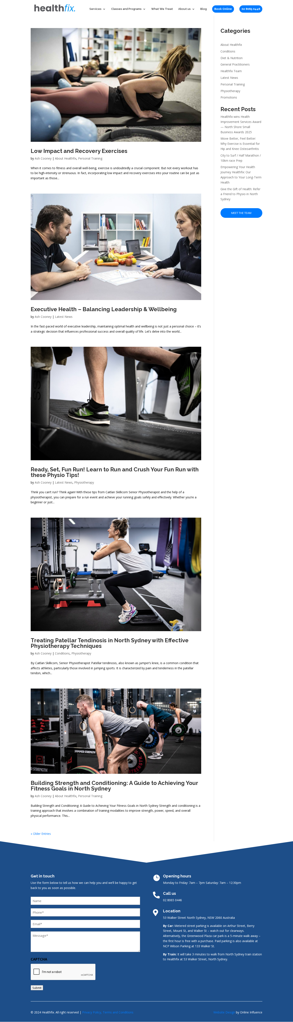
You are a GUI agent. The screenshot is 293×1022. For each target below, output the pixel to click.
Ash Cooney (43, 158)
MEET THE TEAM (241, 213)
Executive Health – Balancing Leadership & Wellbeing (104, 309)
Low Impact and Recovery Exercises (79, 151)
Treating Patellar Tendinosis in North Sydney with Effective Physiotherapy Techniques (110, 643)
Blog (203, 8)
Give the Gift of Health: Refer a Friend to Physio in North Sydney (240, 194)
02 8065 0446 (251, 8)
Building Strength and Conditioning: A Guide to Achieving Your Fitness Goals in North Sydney (114, 786)
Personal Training (90, 158)
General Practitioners (235, 64)
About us (184, 8)
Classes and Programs (126, 8)
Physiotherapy (84, 482)
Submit (36, 988)
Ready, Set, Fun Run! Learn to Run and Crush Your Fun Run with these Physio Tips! (115, 472)
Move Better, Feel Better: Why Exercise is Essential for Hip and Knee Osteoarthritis (240, 143)
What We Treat (162, 8)
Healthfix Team (231, 71)
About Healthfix (65, 158)
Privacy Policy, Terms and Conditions (107, 1012)
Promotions (229, 97)
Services (95, 8)
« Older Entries (41, 834)
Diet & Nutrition (232, 58)
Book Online (223, 8)
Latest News (63, 317)
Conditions (62, 653)
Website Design (224, 1012)
